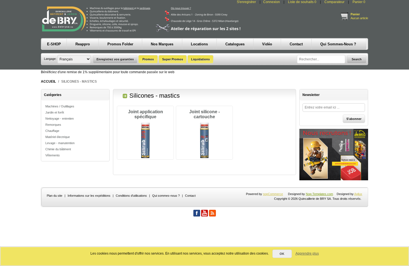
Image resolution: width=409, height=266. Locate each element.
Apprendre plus (307, 253)
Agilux (358, 194)
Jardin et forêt (54, 112)
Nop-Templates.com (319, 194)
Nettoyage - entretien (59, 118)
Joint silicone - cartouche (204, 114)
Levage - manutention (60, 143)
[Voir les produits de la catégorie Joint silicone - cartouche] (204, 140)
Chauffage (52, 130)
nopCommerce (273, 194)
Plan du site (54, 195)
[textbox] (321, 59)
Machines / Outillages (59, 106)
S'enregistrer (246, 2)
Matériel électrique (57, 137)
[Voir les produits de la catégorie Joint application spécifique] (146, 140)
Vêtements (52, 155)
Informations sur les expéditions (89, 195)
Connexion (271, 2)
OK (282, 253)
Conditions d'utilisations (131, 195)
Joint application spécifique (145, 114)
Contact (190, 195)
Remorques (53, 124)
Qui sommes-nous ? (166, 195)
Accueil (48, 81)
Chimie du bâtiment (58, 149)
